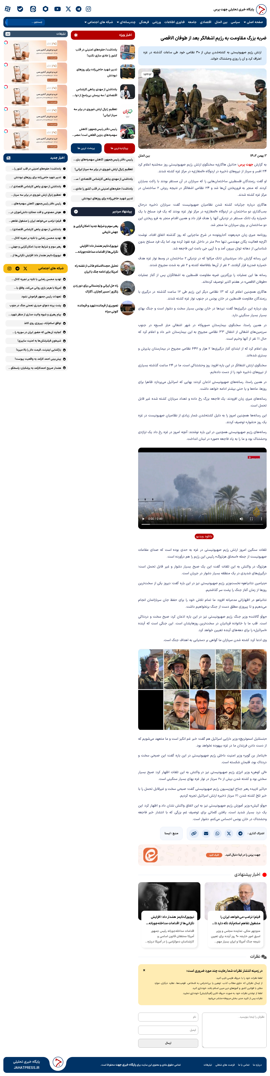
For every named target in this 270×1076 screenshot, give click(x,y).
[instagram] (88, 9)
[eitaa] (33, 9)
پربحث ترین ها (86, 148)
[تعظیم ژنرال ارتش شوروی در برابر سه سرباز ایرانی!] (127, 112)
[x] (68, 9)
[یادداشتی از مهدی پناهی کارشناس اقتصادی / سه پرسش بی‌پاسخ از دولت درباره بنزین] (127, 92)
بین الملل (221, 22)
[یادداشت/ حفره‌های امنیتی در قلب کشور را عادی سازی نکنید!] (127, 53)
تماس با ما (244, 1065)
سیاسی (235, 22)
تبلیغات (208, 1065)
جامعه (192, 22)
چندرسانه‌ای (128, 22)
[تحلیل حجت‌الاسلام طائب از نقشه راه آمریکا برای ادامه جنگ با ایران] (127, 269)
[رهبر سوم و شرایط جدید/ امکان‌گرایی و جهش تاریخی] (127, 229)
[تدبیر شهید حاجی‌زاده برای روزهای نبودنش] (127, 72)
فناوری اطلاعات (174, 22)
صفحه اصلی (255, 22)
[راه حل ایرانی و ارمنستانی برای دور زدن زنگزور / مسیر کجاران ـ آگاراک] (127, 289)
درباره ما (257, 1065)
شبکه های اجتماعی (100, 22)
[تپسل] (6, 42)
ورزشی (156, 22)
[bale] (20, 9)
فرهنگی (144, 22)
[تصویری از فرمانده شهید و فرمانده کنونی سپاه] (127, 309)
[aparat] (7, 9)
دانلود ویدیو (204, 536)
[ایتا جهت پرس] (202, 855)
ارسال (168, 1043)
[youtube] (57, 9)
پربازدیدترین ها (119, 148)
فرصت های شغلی (225, 1065)
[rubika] (46, 9)
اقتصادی (205, 22)
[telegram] (78, 9)
